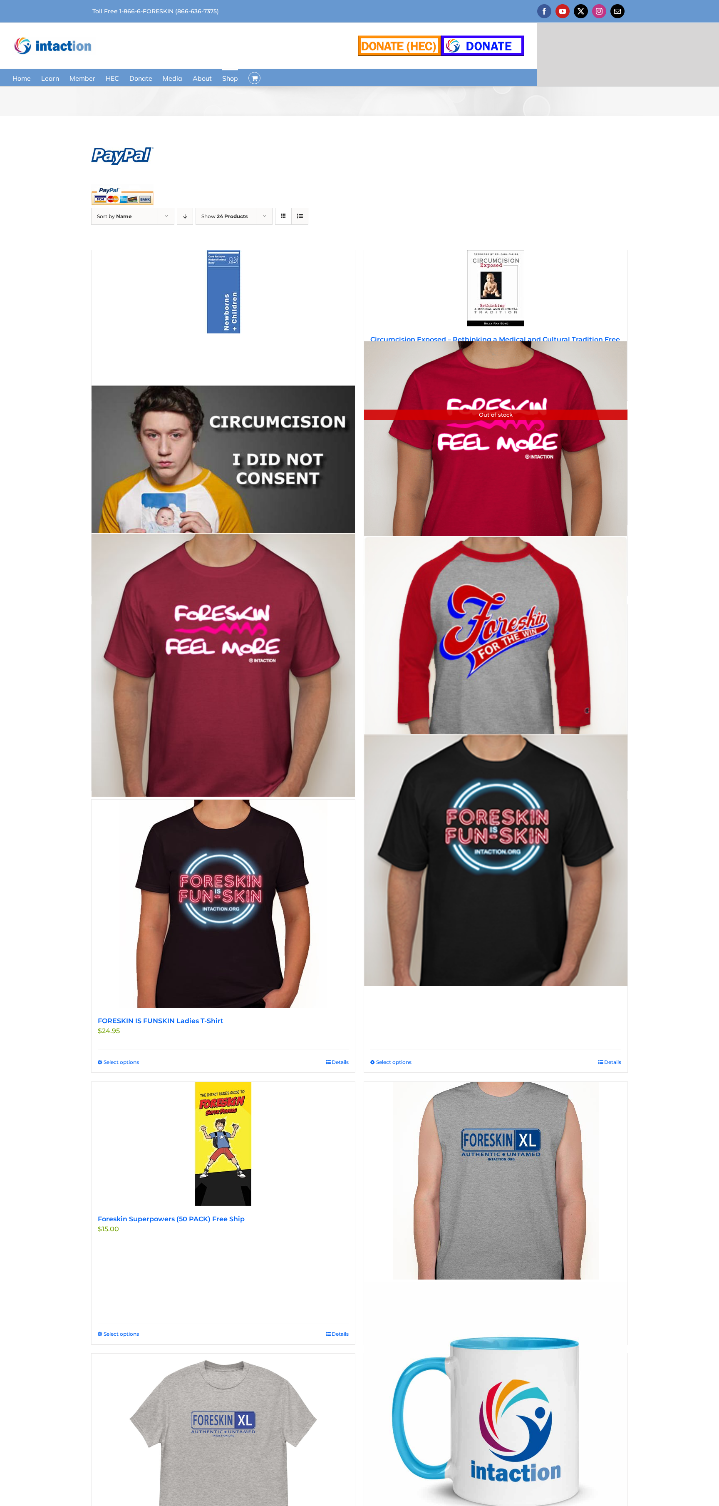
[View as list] (300, 216)
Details (340, 1062)
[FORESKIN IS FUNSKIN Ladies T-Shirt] (223, 904)
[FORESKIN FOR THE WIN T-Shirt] (495, 663)
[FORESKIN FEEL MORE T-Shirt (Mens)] (223, 665)
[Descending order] (185, 216)
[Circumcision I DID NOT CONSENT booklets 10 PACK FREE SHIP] (223, 470)
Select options (121, 1062)
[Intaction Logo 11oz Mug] (495, 1414)
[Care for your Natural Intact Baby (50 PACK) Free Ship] (223, 291)
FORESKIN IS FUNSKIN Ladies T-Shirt (160, 1021)
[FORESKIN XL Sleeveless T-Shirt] (495, 1181)
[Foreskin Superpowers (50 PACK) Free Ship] (223, 1144)
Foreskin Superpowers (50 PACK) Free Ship (171, 1219)
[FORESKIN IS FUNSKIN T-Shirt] (495, 860)
